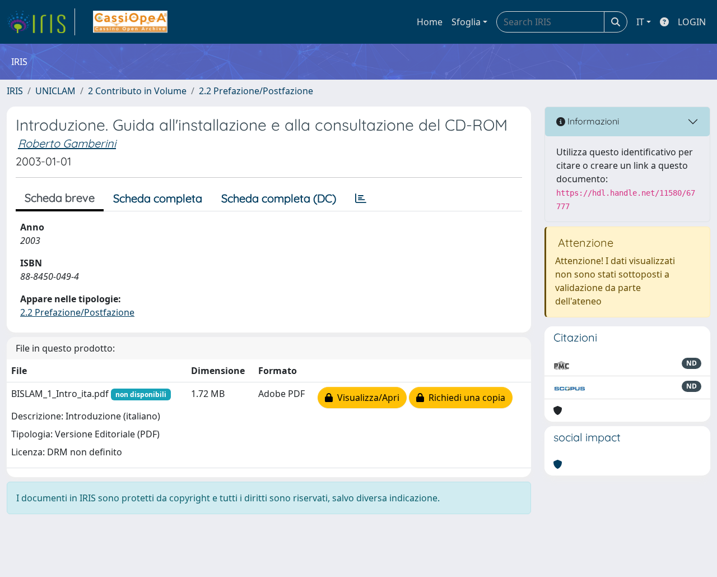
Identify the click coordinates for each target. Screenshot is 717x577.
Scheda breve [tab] (60, 198)
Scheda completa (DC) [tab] (278, 198)
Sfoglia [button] (466, 22)
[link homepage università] (130, 21)
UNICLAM (55, 91)
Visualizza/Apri (366, 397)
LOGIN (692, 22)
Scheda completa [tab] (157, 198)
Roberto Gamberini (67, 143)
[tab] (361, 198)
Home (430, 22)
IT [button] (640, 22)
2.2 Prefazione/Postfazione (256, 91)
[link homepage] (41, 21)
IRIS (15, 91)
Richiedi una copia (464, 397)
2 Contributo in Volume (137, 91)
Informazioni (592, 121)
